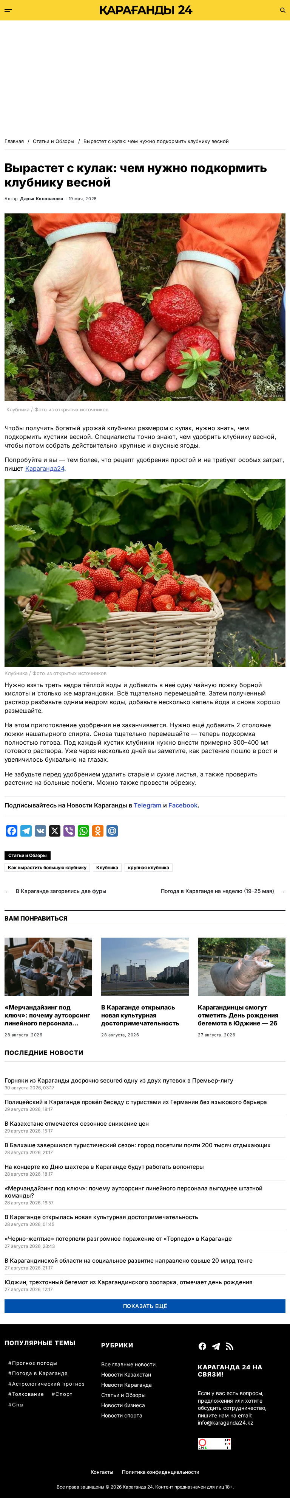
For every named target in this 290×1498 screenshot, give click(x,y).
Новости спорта (121, 1415)
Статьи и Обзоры (27, 855)
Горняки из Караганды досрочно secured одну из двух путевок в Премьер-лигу (119, 1080)
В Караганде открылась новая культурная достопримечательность (140, 1015)
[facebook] (202, 1346)
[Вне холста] (8, 10)
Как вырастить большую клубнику (47, 867)
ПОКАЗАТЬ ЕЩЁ (145, 1306)
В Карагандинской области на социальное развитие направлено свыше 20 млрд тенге (129, 1260)
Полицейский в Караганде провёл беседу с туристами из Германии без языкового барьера (136, 1102)
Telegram (148, 805)
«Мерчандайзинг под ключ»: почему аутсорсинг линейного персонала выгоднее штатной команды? (47, 1022)
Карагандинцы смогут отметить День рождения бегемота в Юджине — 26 (238, 1015)
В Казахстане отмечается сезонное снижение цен (77, 1123)
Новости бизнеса (123, 1405)
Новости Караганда (126, 1384)
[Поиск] (282, 10)
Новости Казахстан (126, 1374)
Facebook (182, 805)
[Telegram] (216, 1346)
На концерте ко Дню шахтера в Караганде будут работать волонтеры (104, 1166)
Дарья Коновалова (41, 198)
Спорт (64, 1394)
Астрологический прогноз (48, 1384)
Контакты (102, 1472)
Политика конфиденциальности (160, 1472)
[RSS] (229, 1346)
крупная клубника (148, 867)
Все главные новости (128, 1364)
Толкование (28, 1394)
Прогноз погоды (34, 1363)
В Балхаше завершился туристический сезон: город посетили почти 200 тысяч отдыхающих (138, 1145)
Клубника (107, 867)
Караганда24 (44, 468)
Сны (18, 1405)
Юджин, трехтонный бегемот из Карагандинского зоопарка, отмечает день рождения (129, 1282)
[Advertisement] (145, 77)
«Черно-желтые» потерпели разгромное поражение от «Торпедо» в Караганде (118, 1238)
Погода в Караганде (40, 1373)
